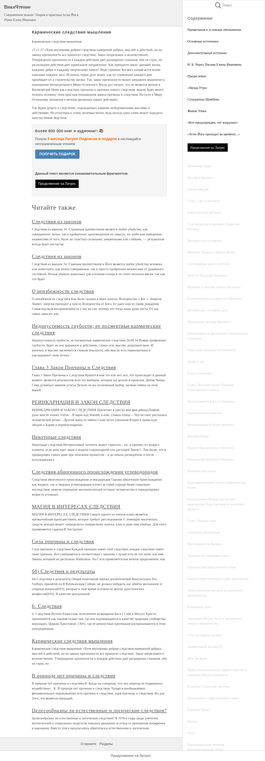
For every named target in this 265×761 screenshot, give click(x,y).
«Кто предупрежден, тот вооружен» (212, 122)
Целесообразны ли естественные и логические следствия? (99, 710)
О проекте (88, 744)
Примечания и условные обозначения (214, 29)
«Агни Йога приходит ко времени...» (213, 134)
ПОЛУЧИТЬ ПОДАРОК (57, 154)
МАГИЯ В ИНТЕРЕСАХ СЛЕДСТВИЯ (76, 506)
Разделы (106, 744)
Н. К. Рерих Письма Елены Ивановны (214, 64)
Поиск (223, 5)
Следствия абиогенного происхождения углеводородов (95, 471)
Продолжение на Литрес (207, 147)
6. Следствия (47, 606)
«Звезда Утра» (197, 87)
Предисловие (196, 76)
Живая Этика (196, 111)
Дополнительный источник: (207, 53)
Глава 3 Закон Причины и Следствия (74, 367)
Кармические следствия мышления (72, 640)
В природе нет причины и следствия (73, 675)
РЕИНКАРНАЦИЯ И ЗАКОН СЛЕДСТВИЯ (81, 402)
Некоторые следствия (56, 436)
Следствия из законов (56, 221)
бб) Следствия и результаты (63, 571)
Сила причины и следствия (63, 541)
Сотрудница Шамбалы (203, 99)
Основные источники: (203, 41)
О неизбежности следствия (63, 291)
